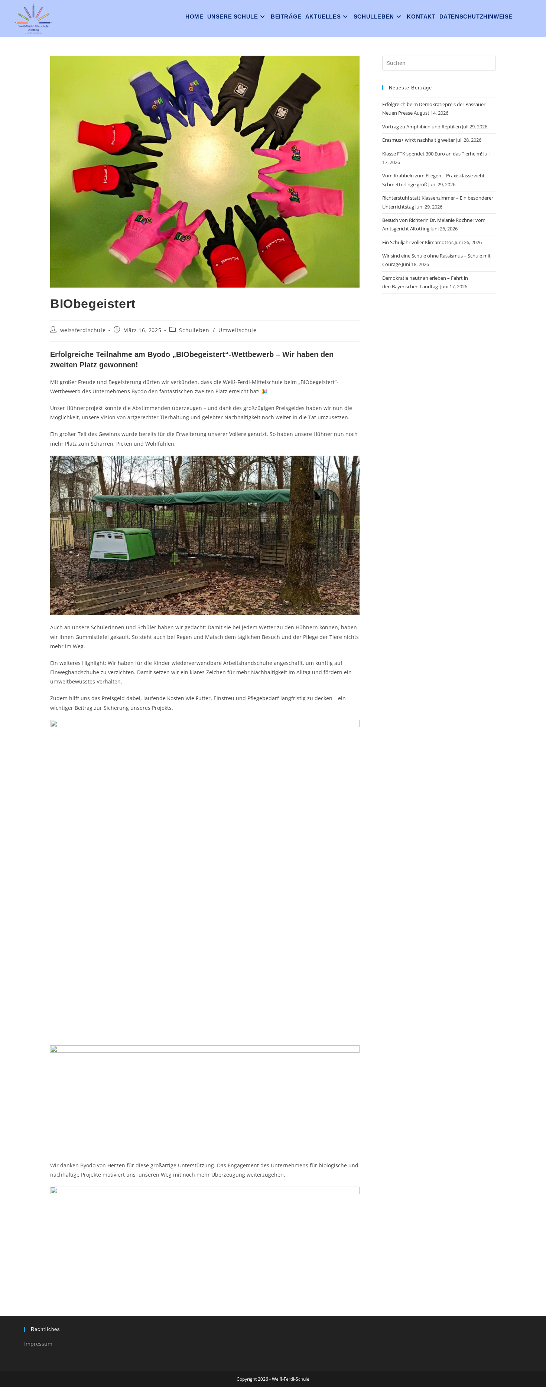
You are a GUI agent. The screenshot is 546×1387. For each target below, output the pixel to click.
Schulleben (194, 330)
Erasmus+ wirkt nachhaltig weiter (418, 140)
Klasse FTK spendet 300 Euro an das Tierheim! (432, 153)
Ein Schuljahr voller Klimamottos (418, 242)
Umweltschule (237, 330)
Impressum (38, 1343)
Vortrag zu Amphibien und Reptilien (421, 126)
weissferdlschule (83, 330)
